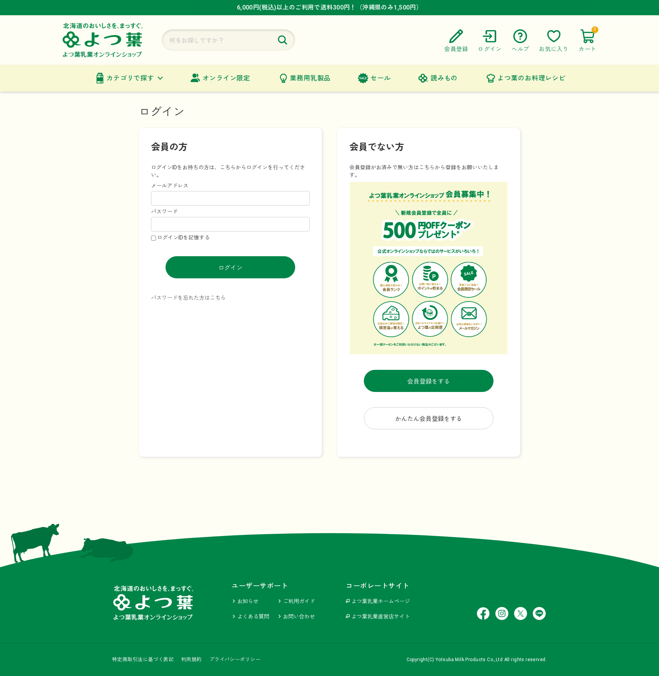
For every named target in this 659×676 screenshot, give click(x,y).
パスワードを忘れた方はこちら (188, 298)
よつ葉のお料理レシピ (531, 78)
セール (380, 78)
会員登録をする (428, 381)
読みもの (444, 78)
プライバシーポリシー (234, 659)
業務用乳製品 (310, 78)
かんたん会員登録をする (428, 418)
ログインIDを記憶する (183, 237)
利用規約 (191, 659)
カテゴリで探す (130, 78)
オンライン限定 (226, 78)
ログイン (230, 267)
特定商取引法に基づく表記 (143, 659)
